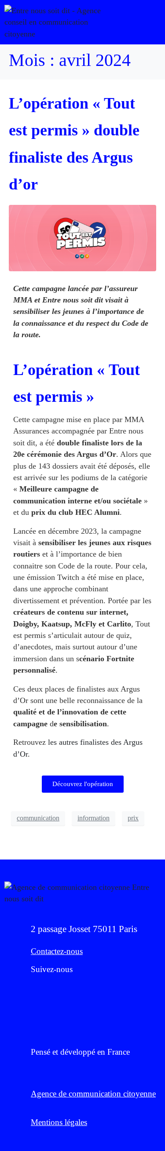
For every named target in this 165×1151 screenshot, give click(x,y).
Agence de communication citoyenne (93, 1093)
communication (38, 818)
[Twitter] (59, 990)
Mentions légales (59, 1122)
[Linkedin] (84, 990)
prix (133, 818)
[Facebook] (35, 990)
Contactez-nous (57, 951)
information (93, 818)
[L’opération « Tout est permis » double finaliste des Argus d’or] (82, 237)
